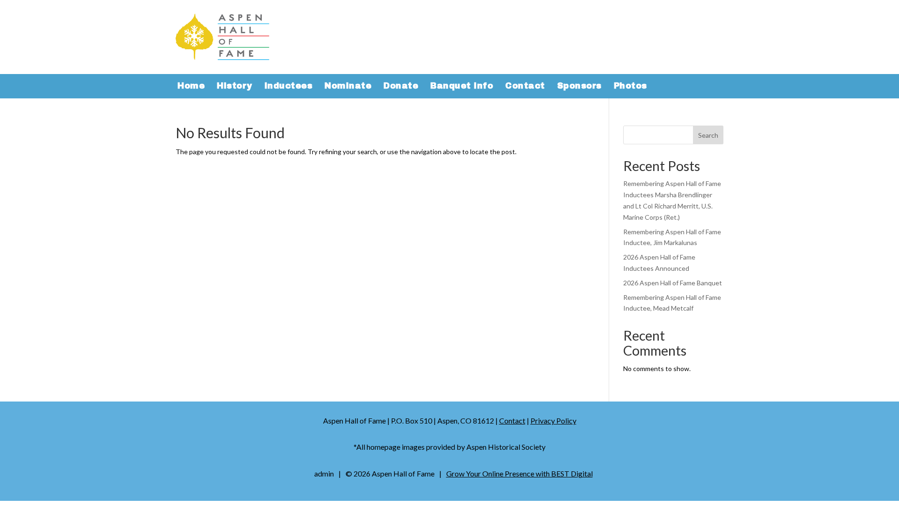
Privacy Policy (553, 420)
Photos (630, 86)
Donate (400, 86)
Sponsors (579, 86)
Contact (525, 86)
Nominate (347, 86)
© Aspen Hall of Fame (390, 473)
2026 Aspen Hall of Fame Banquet (672, 283)
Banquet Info (461, 86)
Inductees (289, 86)
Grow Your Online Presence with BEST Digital (519, 473)
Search (708, 135)
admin (324, 473)
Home (191, 86)
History (234, 86)
